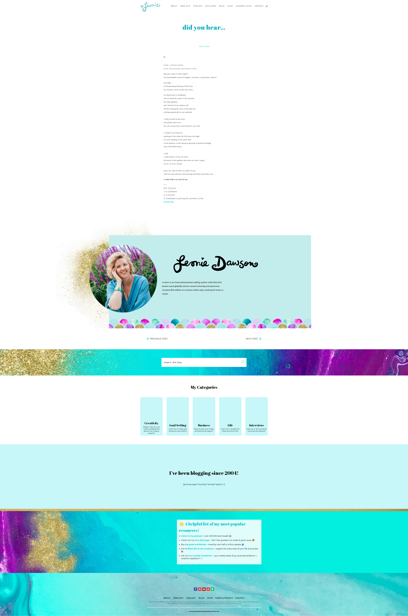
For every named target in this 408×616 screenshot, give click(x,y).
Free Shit (185, 6)
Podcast (197, 6)
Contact (259, 6)
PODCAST (191, 598)
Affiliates (210, 6)
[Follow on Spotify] (212, 589)
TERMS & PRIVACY (224, 598)
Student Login (244, 6)
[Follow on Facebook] (195, 589)
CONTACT (240, 598)
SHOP (210, 598)
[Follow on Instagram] (199, 589)
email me (168, 202)
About (174, 6)
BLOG (201, 598)
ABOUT (167, 598)
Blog (222, 6)
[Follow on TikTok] (208, 589)
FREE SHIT (178, 598)
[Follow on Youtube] (204, 589)
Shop (230, 6)
